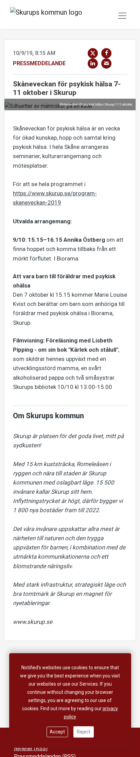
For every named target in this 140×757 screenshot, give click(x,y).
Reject (83, 731)
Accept (57, 731)
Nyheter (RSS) (31, 748)
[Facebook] (106, 53)
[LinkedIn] (93, 63)
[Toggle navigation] (122, 15)
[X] (93, 53)
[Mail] (106, 63)
